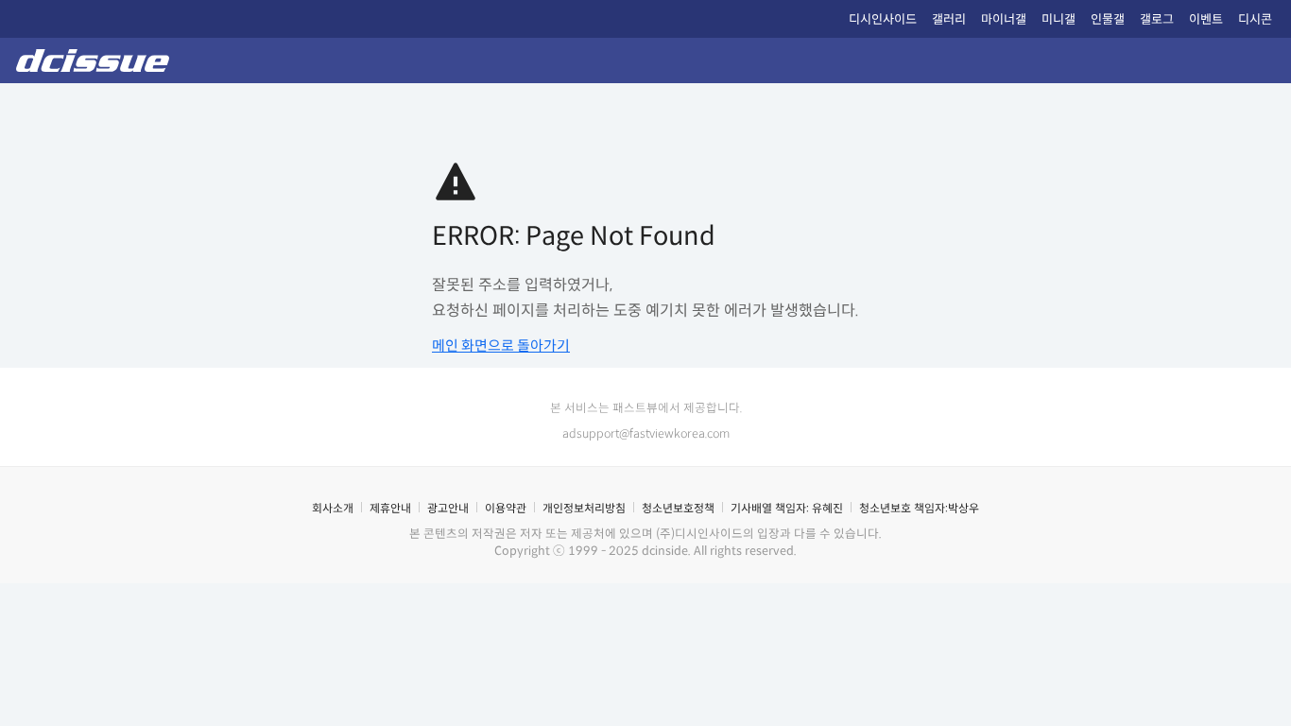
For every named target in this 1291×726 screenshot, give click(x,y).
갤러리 (949, 19)
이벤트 (1206, 19)
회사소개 (332, 508)
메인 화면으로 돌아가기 (501, 345)
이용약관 (505, 508)
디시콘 (1255, 19)
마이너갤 (1003, 19)
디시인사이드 (883, 19)
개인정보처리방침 (584, 508)
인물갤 (1108, 19)
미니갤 (1058, 19)
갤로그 (1157, 19)
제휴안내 (390, 508)
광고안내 (448, 508)
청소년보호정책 (678, 508)
